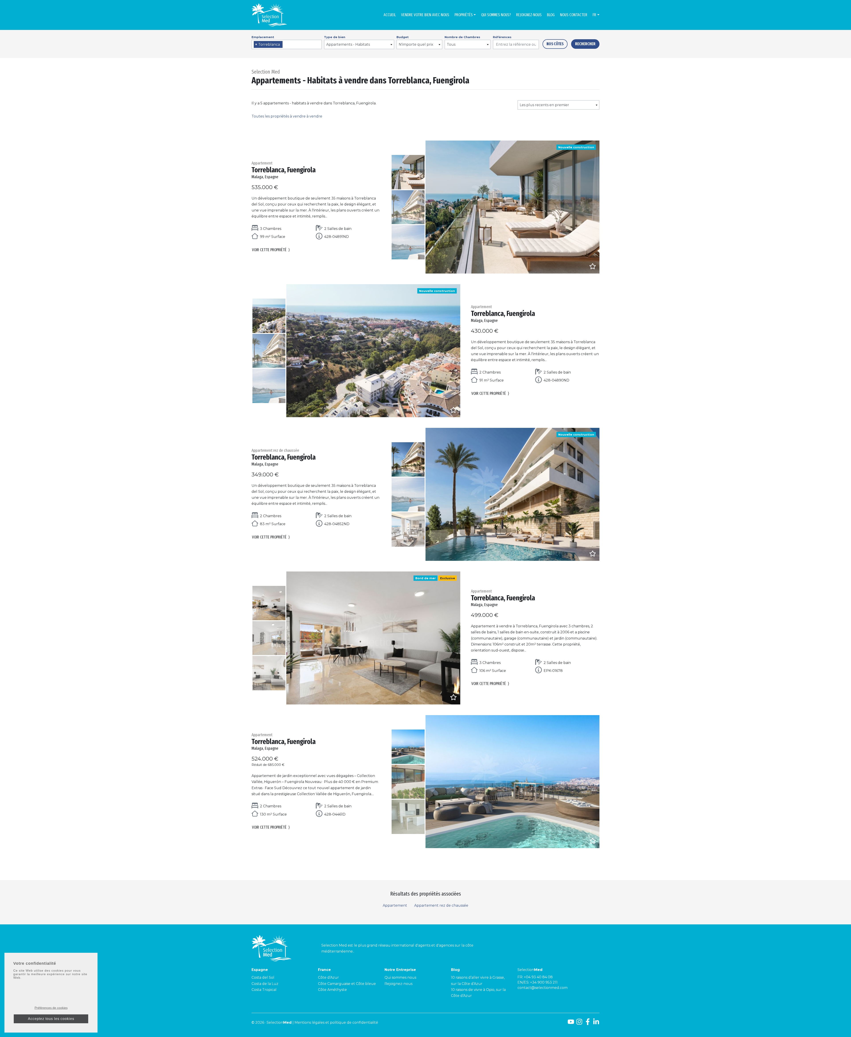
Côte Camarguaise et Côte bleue (347, 984)
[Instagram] (579, 1023)
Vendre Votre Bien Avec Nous (425, 14)
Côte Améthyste (332, 990)
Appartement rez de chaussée (441, 905)
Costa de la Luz (265, 984)
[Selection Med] (269, 15)
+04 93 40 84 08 (538, 977)
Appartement (395, 905)
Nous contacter (573, 14)
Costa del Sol (263, 977)
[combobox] (287, 44)
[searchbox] (285, 45)
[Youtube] (571, 1023)
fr (594, 14)
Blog (551, 14)
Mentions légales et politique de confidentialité (336, 1022)
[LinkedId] (596, 1023)
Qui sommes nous (400, 977)
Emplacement (263, 37)
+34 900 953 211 (544, 982)
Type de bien (334, 37)
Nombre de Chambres (462, 37)
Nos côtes (555, 43)
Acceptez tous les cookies (51, 1019)
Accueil (390, 14)
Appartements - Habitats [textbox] (348, 44)
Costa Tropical (264, 990)
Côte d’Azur (328, 977)
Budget (402, 37)
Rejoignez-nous (529, 14)
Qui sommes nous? (496, 14)
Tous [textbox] (451, 44)
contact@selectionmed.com (542, 988)
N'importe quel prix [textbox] (416, 44)
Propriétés (464, 14)
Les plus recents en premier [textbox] (544, 105)
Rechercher (585, 43)
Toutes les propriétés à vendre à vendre (287, 116)
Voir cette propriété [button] (271, 249)
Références (502, 37)
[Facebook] (587, 1023)
